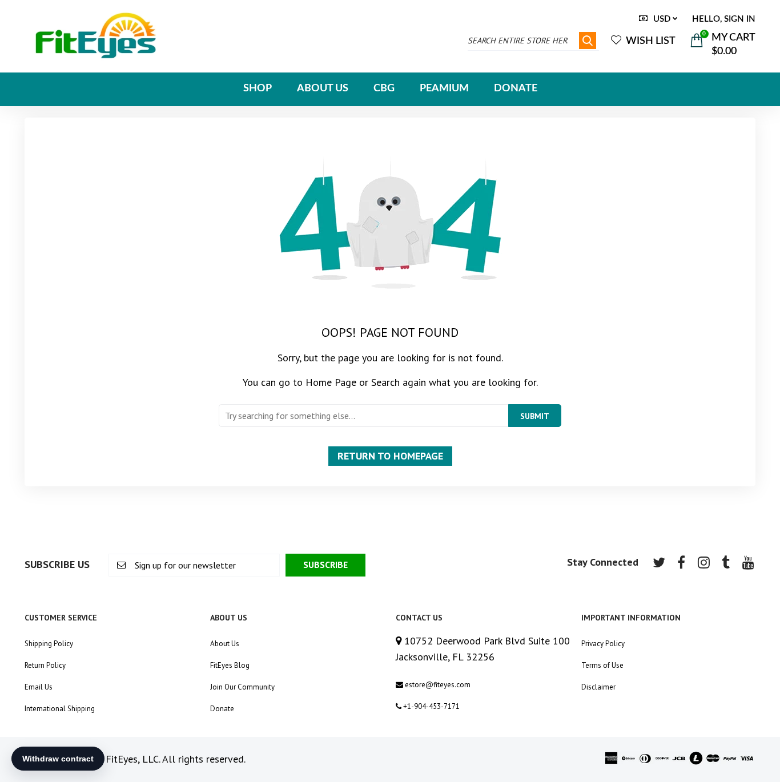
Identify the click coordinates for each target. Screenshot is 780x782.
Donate (222, 709)
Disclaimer (598, 687)
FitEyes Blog (230, 665)
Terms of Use (602, 665)
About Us (224, 643)
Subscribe (325, 564)
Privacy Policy (603, 643)
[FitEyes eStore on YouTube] (748, 562)
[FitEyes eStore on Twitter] (659, 562)
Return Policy (45, 665)
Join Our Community (242, 687)
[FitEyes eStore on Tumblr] (725, 562)
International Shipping (60, 709)
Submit (534, 416)
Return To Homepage (390, 455)
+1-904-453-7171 (430, 706)
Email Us (39, 687)
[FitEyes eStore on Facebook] (681, 562)
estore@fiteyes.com (437, 685)
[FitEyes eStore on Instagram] (703, 562)
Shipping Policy (49, 643)
